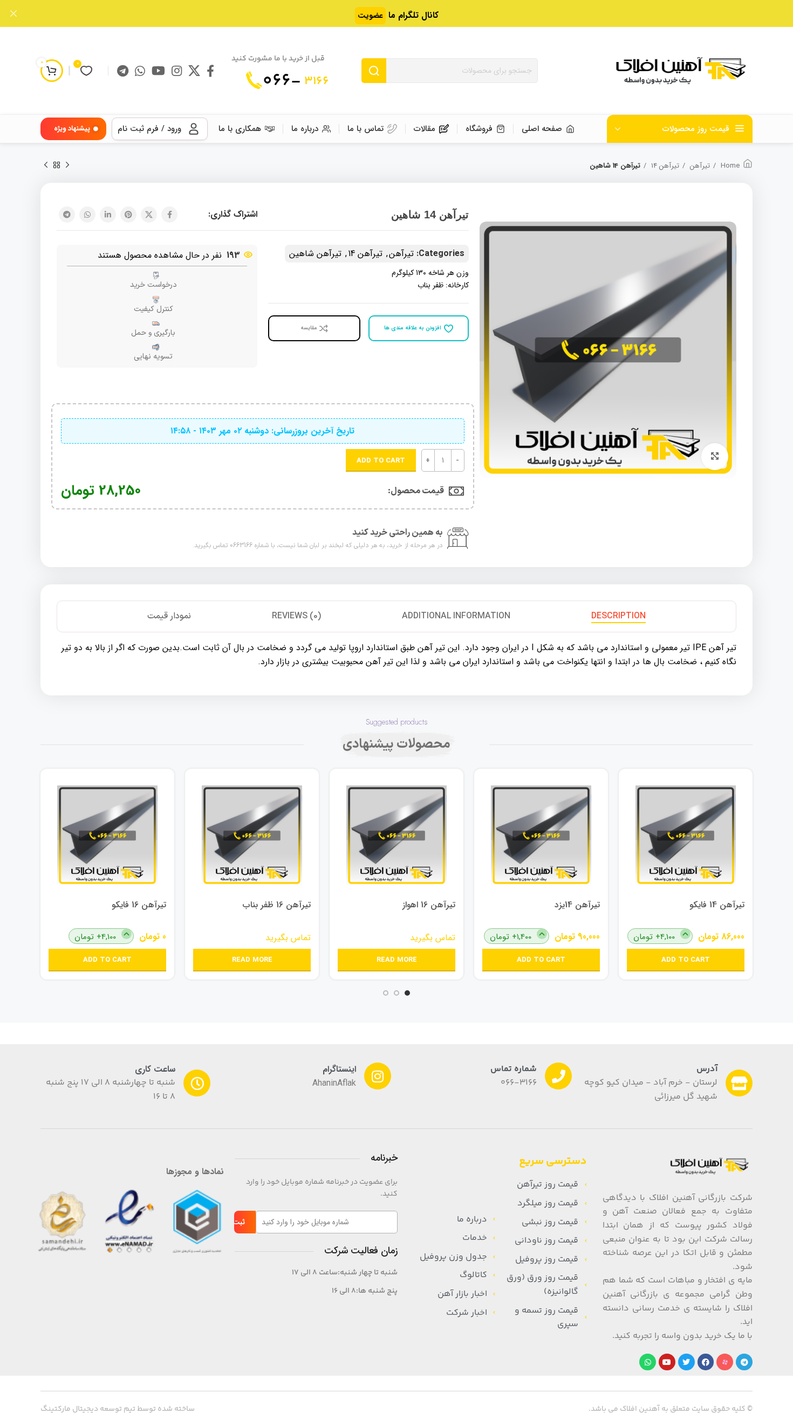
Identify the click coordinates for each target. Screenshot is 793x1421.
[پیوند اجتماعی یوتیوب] (158, 70)
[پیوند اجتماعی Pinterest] (128, 214)
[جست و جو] (373, 70)
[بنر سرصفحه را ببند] (13, 13)
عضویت (370, 16)
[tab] (618, 616)
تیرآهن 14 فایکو (716, 905)
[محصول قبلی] (67, 165)
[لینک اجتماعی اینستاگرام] (176, 70)
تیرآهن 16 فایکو (139, 905)
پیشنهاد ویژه (72, 128)
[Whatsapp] (647, 1362)
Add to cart (381, 460)
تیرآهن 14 (664, 166)
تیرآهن (699, 166)
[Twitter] (686, 1362)
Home (729, 166)
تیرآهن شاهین (315, 253)
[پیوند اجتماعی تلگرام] (123, 70)
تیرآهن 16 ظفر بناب (277, 905)
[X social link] (194, 70)
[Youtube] (667, 1362)
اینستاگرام (339, 1069)
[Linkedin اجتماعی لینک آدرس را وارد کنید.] (108, 214)
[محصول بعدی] (45, 165)
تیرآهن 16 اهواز (428, 905)
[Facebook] (706, 1362)
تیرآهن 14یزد (577, 905)
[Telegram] (744, 1362)
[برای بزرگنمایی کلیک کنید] (714, 456)
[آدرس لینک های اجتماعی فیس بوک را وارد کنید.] (210, 70)
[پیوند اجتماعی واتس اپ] (140, 70)
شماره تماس (513, 1069)
